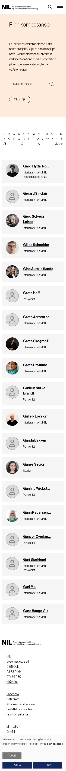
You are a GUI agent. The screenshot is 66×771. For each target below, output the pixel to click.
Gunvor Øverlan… (37, 536)
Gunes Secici (33, 464)
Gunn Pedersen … (37, 512)
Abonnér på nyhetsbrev (21, 704)
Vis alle (58, 143)
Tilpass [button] (12, 756)
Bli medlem (14, 726)
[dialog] (33, 753)
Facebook (13, 694)
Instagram (13, 699)
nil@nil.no (12, 681)
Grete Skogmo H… (37, 341)
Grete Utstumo (35, 365)
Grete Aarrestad (36, 317)
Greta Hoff (31, 293)
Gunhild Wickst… (36, 488)
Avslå (17, 765)
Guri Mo (29, 587)
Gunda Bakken (34, 440)
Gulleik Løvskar (35, 416)
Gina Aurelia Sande (38, 269)
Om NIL (11, 731)
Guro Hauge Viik (35, 611)
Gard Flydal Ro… (36, 166)
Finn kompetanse (17, 714)
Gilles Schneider (36, 245)
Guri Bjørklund (34, 559)
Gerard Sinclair (35, 193)
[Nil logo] (20, 7)
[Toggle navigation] (60, 7)
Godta (48, 765)
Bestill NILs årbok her (19, 709)
